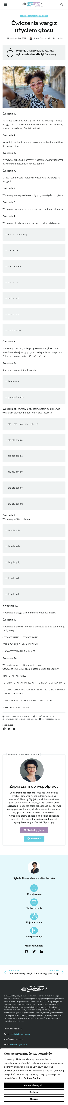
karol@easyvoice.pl (18, 1044)
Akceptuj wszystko (34, 1085)
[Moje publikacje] (34, 930)
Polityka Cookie (32, 1078)
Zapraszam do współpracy (34, 786)
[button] (5, 4)
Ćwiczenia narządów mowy (34, 16)
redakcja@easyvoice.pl (20, 1034)
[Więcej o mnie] (34, 888)
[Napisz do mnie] (34, 902)
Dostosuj (34, 1092)
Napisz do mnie (34, 908)
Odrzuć (34, 1099)
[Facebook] (26, 951)
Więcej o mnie (34, 894)
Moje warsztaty (34, 922)
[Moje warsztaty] (34, 916)
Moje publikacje (34, 936)
